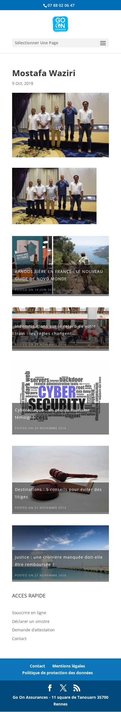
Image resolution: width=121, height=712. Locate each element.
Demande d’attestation (33, 629)
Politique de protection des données (57, 672)
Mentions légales (68, 666)
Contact (19, 638)
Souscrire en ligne (29, 612)
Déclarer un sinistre (31, 621)
